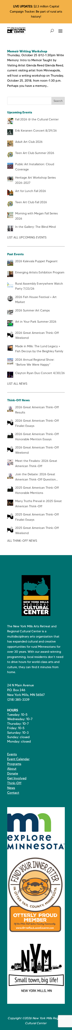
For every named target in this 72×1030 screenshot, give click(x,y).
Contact (13, 793)
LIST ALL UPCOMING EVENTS (26, 237)
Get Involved (16, 778)
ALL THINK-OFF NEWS (22, 541)
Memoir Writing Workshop (27, 51)
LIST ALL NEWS (17, 383)
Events (12, 754)
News (11, 788)
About (11, 769)
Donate (12, 773)
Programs (14, 764)
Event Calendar (18, 759)
